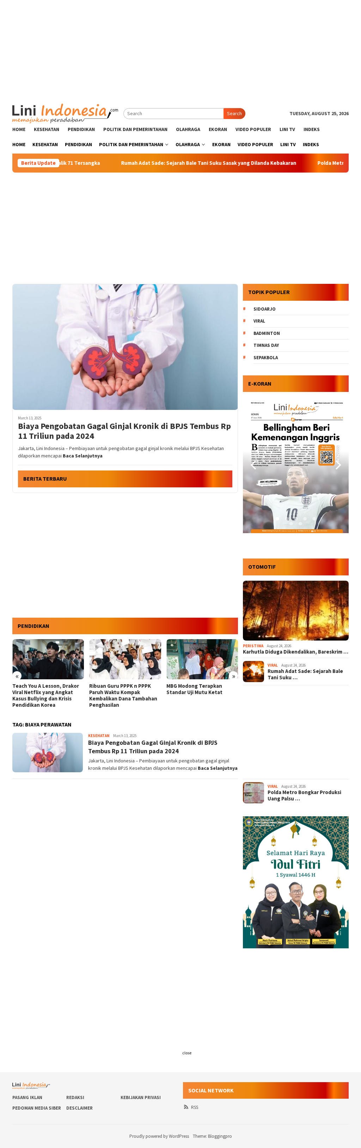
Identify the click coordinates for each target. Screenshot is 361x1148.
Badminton (266, 333)
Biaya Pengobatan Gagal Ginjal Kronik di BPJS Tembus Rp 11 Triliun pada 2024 (124, 431)
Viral (259, 321)
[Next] (337, 465)
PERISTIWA (253, 645)
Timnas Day (266, 345)
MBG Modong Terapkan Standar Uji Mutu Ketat (194, 689)
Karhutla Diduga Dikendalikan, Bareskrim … (295, 652)
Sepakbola (265, 358)
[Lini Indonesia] (65, 113)
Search (234, 113)
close (186, 1052)
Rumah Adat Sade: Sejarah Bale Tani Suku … (305, 674)
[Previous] (254, 465)
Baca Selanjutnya (83, 456)
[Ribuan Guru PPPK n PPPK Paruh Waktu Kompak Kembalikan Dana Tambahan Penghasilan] (125, 659)
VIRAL (273, 665)
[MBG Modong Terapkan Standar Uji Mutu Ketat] (202, 659)
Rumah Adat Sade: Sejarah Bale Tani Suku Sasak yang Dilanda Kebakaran (175, 163)
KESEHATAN (99, 735)
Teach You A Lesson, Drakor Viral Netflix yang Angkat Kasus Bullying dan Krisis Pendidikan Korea (45, 695)
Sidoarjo (264, 309)
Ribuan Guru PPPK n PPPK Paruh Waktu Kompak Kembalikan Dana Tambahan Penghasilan (123, 695)
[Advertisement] (180, 49)
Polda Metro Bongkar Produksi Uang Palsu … (304, 795)
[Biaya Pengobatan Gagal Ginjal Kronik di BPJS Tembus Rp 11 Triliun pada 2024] (125, 347)
